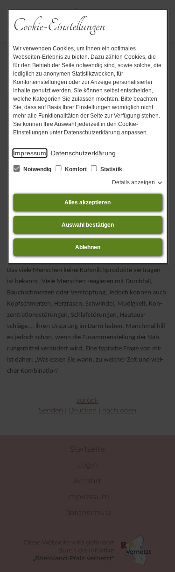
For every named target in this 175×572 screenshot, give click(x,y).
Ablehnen (87, 247)
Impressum (29, 153)
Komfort (75, 169)
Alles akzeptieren (87, 202)
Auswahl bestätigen (88, 225)
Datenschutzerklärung (83, 153)
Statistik (110, 169)
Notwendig (37, 169)
